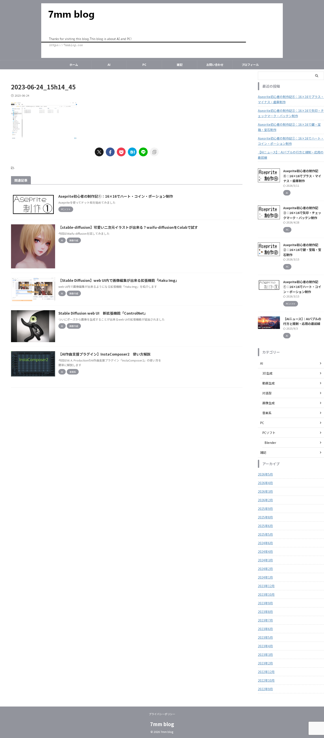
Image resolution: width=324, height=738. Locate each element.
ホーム (73, 65)
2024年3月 (265, 560)
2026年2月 (265, 500)
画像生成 (268, 403)
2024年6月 (265, 543)
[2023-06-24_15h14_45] (132, 152)
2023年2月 (265, 663)
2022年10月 (266, 680)
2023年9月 (265, 603)
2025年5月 (265, 534)
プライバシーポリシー (162, 714)
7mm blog (162, 723)
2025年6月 (265, 526)
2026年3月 (265, 491)
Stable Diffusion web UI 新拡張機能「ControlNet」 (102, 313)
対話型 (267, 393)
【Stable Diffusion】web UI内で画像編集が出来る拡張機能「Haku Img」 (118, 280)
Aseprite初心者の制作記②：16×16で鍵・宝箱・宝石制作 (289, 127)
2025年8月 (265, 517)
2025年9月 (265, 508)
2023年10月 (266, 594)
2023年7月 (265, 620)
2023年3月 (265, 654)
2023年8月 (265, 611)
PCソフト (269, 432)
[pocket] (121, 152)
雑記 (179, 65)
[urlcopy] (154, 152)
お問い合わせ (214, 65)
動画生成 (268, 383)
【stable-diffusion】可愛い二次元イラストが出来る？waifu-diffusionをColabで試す (128, 227)
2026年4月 (265, 483)
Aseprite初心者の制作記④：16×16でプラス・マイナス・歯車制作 (291, 99)
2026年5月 (265, 474)
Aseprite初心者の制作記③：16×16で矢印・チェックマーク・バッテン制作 (291, 113)
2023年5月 (265, 637)
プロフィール (250, 65)
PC (144, 65)
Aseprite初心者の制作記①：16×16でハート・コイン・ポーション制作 (115, 196)
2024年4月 (265, 551)
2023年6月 (265, 629)
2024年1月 (265, 577)
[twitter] (99, 152)
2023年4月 (265, 646)
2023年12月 (266, 586)
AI (109, 65)
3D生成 (267, 373)
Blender (270, 442)
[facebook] (110, 152)
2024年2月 (265, 568)
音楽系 (267, 413)
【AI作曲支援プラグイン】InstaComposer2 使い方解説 (104, 354)
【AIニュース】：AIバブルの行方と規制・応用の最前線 (291, 155)
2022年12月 (266, 672)
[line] (143, 152)
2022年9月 (265, 689)
